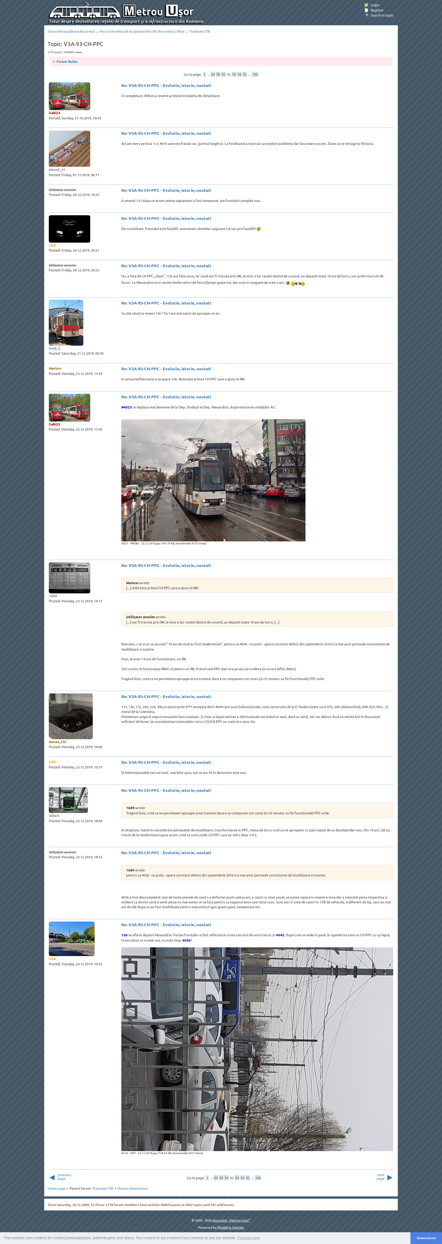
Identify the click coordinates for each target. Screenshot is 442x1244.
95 (245, 74)
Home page (57, 1188)
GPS (52, 761)
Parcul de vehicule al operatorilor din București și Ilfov (142, 31)
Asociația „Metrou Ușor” (231, 1220)
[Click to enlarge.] (213, 480)
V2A (52, 958)
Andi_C (55, 348)
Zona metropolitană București (71, 31)
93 (234, 74)
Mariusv (55, 368)
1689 (53, 596)
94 (239, 74)
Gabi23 (54, 112)
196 (255, 74)
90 (218, 74)
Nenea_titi (57, 741)
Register (374, 10)
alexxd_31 (57, 169)
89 (213, 74)
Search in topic (379, 15)
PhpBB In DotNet (230, 1227)
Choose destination (132, 1188)
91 (223, 74)
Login (372, 5)
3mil (52, 245)
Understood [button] (426, 1238)
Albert (54, 815)
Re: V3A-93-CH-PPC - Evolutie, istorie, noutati (166, 85)
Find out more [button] (248, 1238)
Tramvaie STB (199, 31)
